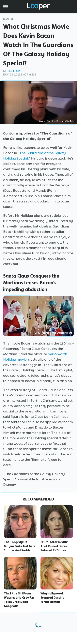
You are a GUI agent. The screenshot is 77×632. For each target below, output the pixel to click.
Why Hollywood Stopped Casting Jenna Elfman (52, 597)
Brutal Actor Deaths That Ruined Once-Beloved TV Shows (54, 546)
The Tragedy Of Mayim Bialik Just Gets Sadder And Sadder (19, 546)
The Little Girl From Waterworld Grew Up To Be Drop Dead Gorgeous (19, 599)
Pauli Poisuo (15, 71)
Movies (8, 18)
